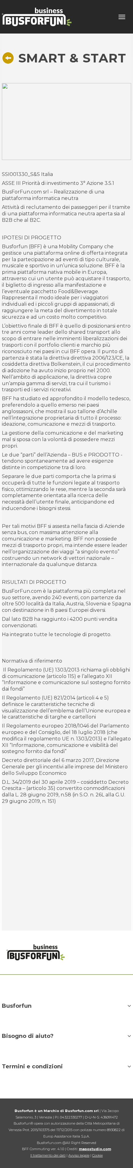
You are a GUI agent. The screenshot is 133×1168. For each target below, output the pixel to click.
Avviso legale (78, 1155)
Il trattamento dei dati (48, 1155)
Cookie (97, 1155)
